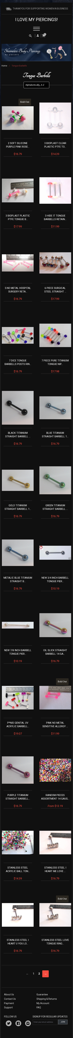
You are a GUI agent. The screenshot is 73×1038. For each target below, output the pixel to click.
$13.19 (55, 801)
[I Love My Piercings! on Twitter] (9, 1023)
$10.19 (55, 583)
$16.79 (17, 128)
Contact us (10, 999)
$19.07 (17, 728)
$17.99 (18, 221)
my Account (42, 1003)
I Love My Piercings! (36, 19)
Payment (9, 1003)
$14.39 (55, 149)
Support (8, 1007)
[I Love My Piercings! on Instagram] (28, 1023)
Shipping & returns (46, 999)
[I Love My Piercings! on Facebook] (18, 1023)
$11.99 (55, 221)
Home (4, 66)
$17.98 (55, 366)
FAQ (38, 1007)
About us (9, 994)
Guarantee (42, 994)
